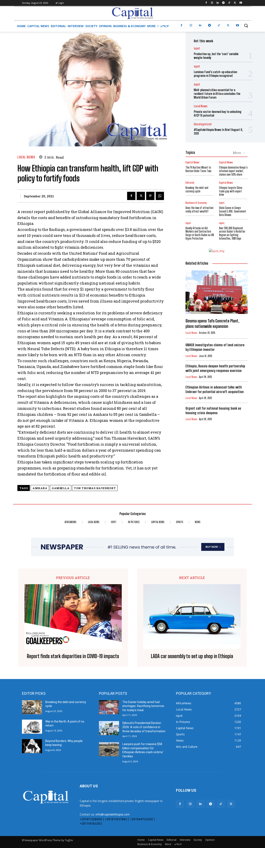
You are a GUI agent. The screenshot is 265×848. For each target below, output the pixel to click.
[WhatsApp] (160, 196)
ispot (197, 48)
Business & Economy (196, 202)
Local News (26, 157)
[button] (246, 25)
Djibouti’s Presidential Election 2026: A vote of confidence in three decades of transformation (143, 727)
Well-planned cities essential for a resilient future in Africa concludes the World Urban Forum (217, 93)
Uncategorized (202, 124)
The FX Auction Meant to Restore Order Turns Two (198, 169)
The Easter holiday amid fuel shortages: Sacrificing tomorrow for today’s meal (143, 706)
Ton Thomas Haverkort (95, 488)
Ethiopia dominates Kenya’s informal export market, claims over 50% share (233, 171)
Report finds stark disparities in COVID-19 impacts (73, 656)
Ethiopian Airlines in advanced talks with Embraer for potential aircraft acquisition (215, 389)
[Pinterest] (150, 196)
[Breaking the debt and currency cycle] (32, 707)
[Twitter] (234, 3)
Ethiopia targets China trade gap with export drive (230, 191)
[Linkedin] (217, 3)
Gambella (60, 488)
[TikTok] (229, 3)
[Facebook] (206, 3)
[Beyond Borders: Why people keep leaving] (32, 746)
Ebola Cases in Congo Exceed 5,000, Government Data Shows (232, 211)
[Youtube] (240, 3)
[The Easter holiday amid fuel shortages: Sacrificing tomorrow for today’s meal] (109, 707)
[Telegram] (223, 3)
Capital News (192, 162)
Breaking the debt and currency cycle (197, 189)
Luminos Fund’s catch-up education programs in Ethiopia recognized (215, 73)
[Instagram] (212, 3)
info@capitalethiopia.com (113, 814)
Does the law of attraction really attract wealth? (199, 209)
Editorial (190, 182)
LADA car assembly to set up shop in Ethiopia (192, 656)
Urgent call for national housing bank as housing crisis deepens (213, 410)
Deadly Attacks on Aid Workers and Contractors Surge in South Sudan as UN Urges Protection (200, 233)
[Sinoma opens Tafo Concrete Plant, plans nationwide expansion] (217, 292)
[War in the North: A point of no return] (32, 727)
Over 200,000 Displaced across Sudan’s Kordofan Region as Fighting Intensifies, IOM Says (232, 233)
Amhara (40, 488)
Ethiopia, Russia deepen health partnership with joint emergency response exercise (215, 368)
